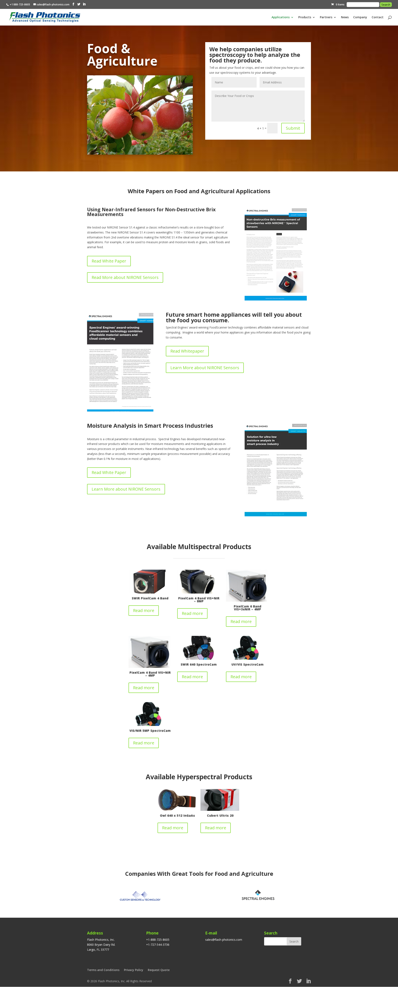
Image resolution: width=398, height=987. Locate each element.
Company (360, 17)
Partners (326, 17)
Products (304, 17)
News (345, 17)
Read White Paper (109, 261)
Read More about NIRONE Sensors (125, 277)
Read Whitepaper (187, 351)
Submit (293, 128)
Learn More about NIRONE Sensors (204, 367)
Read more (143, 610)
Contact (377, 17)
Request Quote (159, 970)
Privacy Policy (133, 970)
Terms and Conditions (103, 970)
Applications (281, 17)
